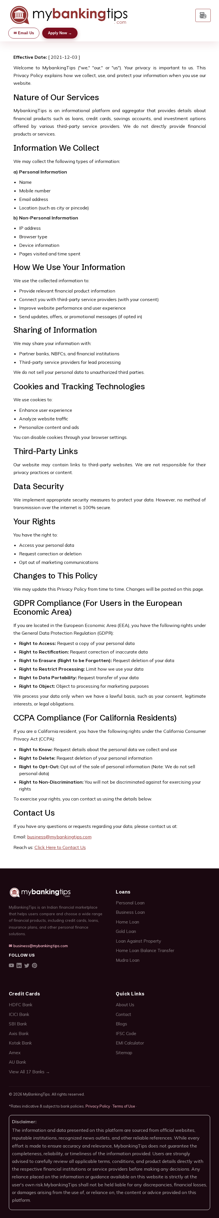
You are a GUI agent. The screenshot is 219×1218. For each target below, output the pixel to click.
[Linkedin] (19, 966)
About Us (125, 1004)
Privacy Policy (98, 1106)
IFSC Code (126, 1033)
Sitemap (124, 1052)
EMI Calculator (130, 1043)
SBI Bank (18, 1024)
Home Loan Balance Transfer (145, 950)
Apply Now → (60, 33)
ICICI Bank (19, 1014)
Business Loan (130, 912)
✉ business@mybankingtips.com (38, 945)
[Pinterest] (34, 966)
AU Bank (17, 1062)
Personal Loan (130, 903)
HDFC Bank (20, 1004)
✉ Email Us (24, 33)
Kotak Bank (20, 1043)
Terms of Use (124, 1106)
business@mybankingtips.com (59, 837)
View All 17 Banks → (29, 1071)
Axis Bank (19, 1033)
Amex (15, 1052)
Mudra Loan (127, 960)
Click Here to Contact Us (60, 847)
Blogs (121, 1024)
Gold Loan (126, 931)
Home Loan (127, 922)
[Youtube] (11, 966)
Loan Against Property (138, 941)
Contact (123, 1014)
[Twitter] (26, 966)
